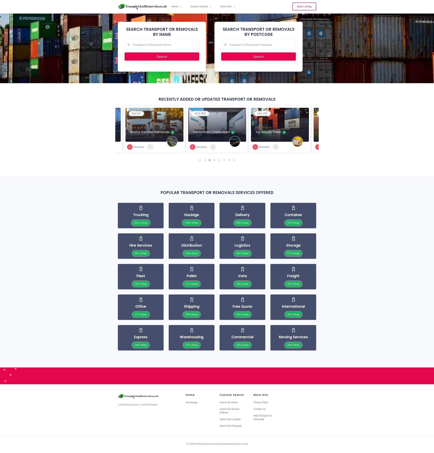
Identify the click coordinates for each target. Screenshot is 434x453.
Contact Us (259, 409)
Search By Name (229, 402)
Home (174, 6)
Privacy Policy (260, 402)
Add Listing (304, 6)
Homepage (192, 402)
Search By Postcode (231, 425)
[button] (199, 160)
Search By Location (230, 419)
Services (138, 147)
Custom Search (199, 6)
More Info (225, 6)
